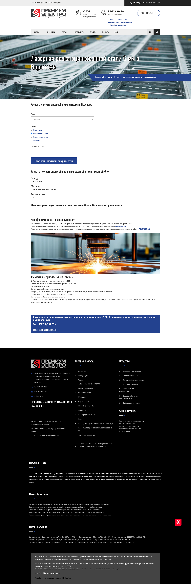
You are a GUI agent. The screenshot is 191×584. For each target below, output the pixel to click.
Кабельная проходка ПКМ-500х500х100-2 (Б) (93, 537)
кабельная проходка (136, 473)
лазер (133, 479)
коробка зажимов (105, 476)
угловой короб (54, 476)
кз (100, 476)
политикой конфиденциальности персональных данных (102, 569)
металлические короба (70, 473)
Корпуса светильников (127, 423)
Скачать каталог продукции (121, 22)
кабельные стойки (56, 479)
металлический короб (122, 473)
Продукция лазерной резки (129, 426)
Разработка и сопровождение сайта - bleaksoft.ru (53, 578)
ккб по (74, 479)
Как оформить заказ (86, 415)
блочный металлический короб (88, 473)
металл (142, 479)
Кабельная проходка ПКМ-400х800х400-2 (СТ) (115, 540)
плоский (71, 479)
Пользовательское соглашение (47, 436)
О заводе (82, 371)
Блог (80, 419)
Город (33, 114)
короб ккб (111, 473)
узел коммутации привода (104, 479)
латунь (151, 479)
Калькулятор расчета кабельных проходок (96, 423)
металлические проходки (36, 476)
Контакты (82, 397)
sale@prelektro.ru (89, 17)
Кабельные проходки (131, 403)
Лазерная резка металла (89, 384)
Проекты (82, 410)
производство (31, 473)
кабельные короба (150, 476)
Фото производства (86, 435)
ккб (130, 473)
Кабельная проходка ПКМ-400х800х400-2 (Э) (45, 540)
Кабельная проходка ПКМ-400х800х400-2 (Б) (80, 540)
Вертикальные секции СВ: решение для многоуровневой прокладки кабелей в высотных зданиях (64, 510)
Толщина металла (37, 146)
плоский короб (47, 476)
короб (98, 476)
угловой (112, 479)
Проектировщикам (86, 406)
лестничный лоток (157, 476)
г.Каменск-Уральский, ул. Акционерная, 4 (47, 3)
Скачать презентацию (118, 20)
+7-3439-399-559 (154, 3)
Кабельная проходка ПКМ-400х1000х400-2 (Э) (46, 542)
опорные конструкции (66, 476)
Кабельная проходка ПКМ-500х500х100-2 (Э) (58, 537)
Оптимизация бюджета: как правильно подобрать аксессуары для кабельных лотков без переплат (65, 507)
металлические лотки (141, 476)
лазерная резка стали (157, 479)
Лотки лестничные (130, 384)
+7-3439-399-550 (144, 229)
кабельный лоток (114, 476)
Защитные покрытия (86, 388)
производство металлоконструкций (36, 479)
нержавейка (78, 479)
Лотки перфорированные (133, 380)
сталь (110, 479)
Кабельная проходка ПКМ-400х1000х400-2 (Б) (82, 542)
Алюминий (36, 140)
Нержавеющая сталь (40, 137)
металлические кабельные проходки (152, 473)
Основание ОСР (35, 537)
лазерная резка (131, 476)
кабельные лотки (92, 476)
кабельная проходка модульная (87, 479)
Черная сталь (38, 130)
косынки (95, 479)
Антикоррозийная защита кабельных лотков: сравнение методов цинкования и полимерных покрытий (66, 512)
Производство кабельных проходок (132, 421)
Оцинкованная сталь (40, 133)
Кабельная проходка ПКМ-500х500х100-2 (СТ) (129, 537)
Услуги (81, 380)
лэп (135, 479)
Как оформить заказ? (118, 25)
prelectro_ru (38, 396)
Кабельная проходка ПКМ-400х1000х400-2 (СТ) (117, 542)
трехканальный (147, 479)
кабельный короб (123, 476)
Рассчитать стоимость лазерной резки (54, 161)
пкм (60, 476)
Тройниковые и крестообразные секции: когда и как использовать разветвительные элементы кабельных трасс (70, 515)
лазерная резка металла (64, 479)
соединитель (31, 482)
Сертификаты (84, 401)
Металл (33, 126)
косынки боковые (128, 479)
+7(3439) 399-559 (47, 324)
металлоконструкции (48, 473)
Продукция (83, 376)
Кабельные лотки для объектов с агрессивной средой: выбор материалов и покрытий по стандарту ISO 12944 (69, 504)
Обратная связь (84, 393)
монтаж (139, 479)
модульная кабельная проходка (80, 476)
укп (97, 479)
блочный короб (103, 473)
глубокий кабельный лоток (120, 479)
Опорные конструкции (132, 371)
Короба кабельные (130, 376)
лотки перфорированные (47, 479)
